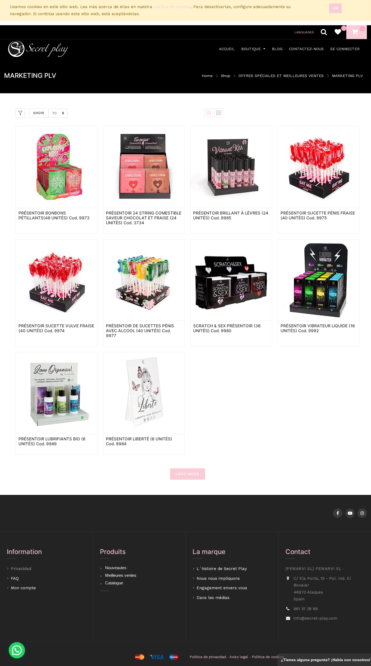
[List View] (218, 112)
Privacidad (22, 568)
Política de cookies (268, 657)
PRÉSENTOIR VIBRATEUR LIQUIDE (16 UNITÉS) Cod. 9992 (318, 328)
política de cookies (172, 6)
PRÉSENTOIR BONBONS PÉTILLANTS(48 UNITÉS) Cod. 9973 (54, 215)
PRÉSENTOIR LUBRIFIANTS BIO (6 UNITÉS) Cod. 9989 (52, 441)
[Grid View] (208, 112)
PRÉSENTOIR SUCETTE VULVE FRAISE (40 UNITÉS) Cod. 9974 (56, 328)
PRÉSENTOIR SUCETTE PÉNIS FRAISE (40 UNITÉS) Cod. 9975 (318, 215)
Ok (335, 8)
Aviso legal (238, 657)
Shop (225, 75)
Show (38, 113)
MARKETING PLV (347, 75)
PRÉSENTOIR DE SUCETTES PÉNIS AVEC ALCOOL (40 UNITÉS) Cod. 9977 (140, 330)
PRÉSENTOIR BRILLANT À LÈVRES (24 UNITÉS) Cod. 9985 (230, 215)
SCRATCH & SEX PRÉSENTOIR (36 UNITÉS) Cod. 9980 (227, 328)
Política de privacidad (208, 657)
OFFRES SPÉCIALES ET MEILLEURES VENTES (281, 75)
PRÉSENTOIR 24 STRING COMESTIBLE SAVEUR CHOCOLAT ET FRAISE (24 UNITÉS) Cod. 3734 (143, 217)
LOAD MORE (187, 474)
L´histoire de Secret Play (222, 568)
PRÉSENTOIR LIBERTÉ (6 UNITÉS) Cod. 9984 (139, 441)
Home (207, 75)
